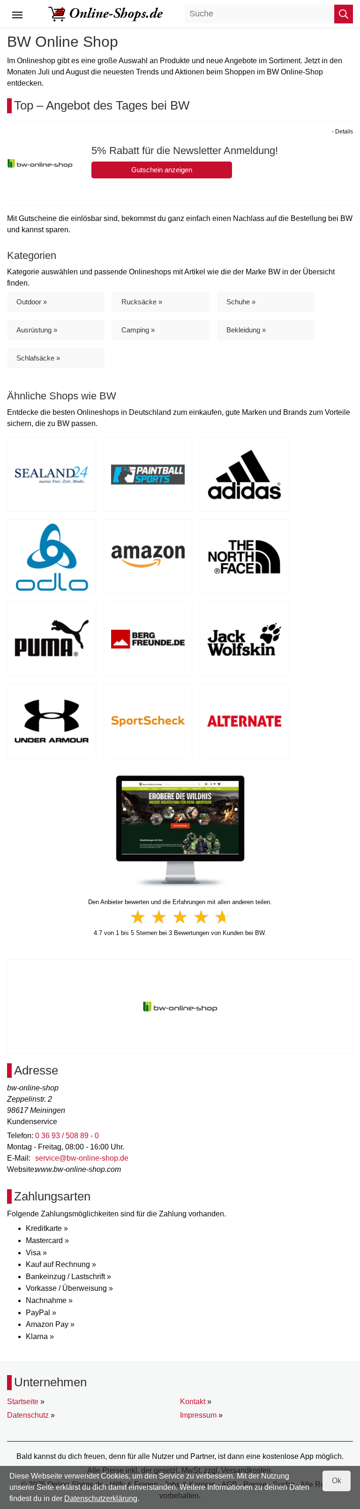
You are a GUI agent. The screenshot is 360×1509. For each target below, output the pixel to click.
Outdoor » (31, 302)
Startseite (22, 1402)
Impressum (198, 1415)
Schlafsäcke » (38, 358)
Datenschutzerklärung (100, 1498)
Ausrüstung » (36, 330)
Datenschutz (28, 1415)
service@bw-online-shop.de (81, 1158)
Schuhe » (240, 302)
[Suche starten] (343, 14)
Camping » (138, 330)
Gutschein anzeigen (161, 170)
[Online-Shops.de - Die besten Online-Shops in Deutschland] (106, 13)
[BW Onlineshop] (180, 831)
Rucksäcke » (141, 302)
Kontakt (192, 1402)
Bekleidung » (246, 330)
